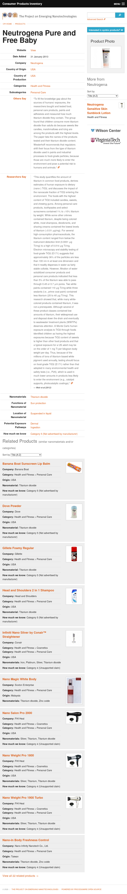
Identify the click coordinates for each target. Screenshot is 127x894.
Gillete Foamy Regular (18, 548)
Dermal (34, 423)
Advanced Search (95, 19)
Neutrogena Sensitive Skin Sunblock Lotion (98, 108)
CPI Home (7, 23)
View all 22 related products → (20, 876)
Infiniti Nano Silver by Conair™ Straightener (24, 634)
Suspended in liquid (41, 413)
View (33, 50)
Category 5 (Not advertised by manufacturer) (54, 433)
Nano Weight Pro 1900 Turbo (22, 797)
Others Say (19, 98)
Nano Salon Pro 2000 (17, 713)
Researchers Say (16, 176)
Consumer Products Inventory (22, 4)
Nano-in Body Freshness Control (25, 840)
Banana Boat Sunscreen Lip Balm (26, 463)
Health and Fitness (40, 86)
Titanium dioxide (39, 396)
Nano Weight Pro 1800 (18, 755)
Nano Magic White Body (19, 679)
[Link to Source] (59, 167)
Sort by (6, 454)
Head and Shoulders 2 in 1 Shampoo (28, 590)
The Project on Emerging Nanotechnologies (35, 889)
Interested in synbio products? (105, 29)
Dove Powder (11, 506)
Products (20, 23)
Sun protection (38, 403)
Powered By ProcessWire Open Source (81, 889)
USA (33, 69)
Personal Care (38, 92)
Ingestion (35, 427)
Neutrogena (37, 63)
